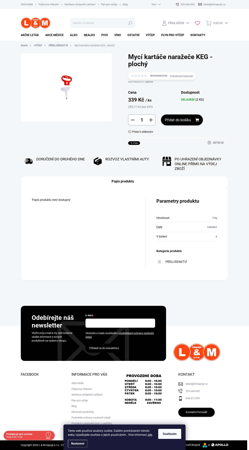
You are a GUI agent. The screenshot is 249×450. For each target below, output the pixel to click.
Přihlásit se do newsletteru (104, 348)
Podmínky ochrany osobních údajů (90, 417)
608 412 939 (193, 398)
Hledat (130, 23)
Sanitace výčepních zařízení (79, 4)
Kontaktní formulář (196, 412)
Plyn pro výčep (109, 4)
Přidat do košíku (178, 120)
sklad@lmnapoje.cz (197, 383)
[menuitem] (31, 35)
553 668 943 (193, 391)
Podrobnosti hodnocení (181, 76)
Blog (125, 4)
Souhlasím (170, 434)
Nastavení (77, 443)
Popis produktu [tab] (123, 181)
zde (149, 435)
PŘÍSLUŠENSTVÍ (176, 262)
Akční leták (27, 4)
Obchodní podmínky (82, 411)
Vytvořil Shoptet (191, 444)
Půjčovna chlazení (48, 4)
